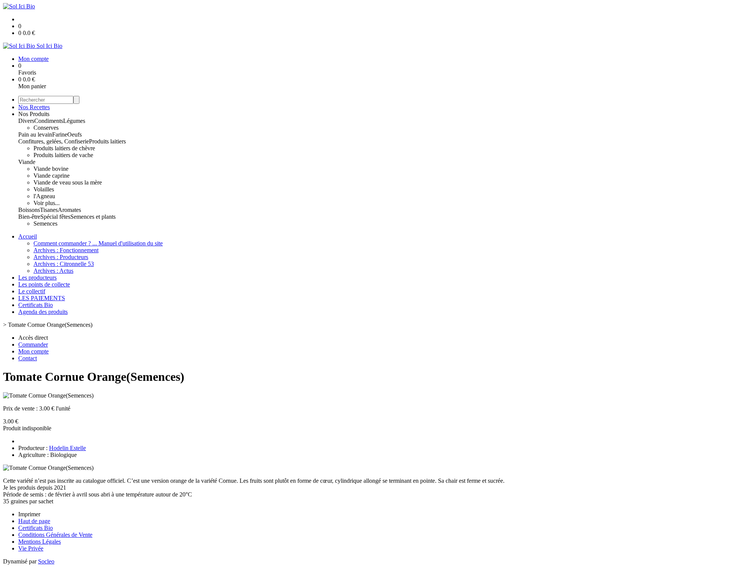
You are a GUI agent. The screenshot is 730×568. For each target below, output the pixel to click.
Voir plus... (46, 203)
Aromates (69, 210)
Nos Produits (33, 114)
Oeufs (74, 134)
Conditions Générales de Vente (55, 534)
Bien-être (29, 216)
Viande (26, 162)
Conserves (46, 127)
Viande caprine (51, 175)
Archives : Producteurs (60, 257)
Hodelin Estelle (67, 448)
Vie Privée (30, 548)
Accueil (27, 236)
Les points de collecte (44, 284)
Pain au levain (35, 134)
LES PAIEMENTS (41, 298)
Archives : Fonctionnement (65, 250)
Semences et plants (93, 216)
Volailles (43, 189)
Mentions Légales (39, 541)
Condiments (48, 121)
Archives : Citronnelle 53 (63, 264)
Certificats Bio (35, 305)
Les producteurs (37, 277)
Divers (26, 121)
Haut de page (34, 521)
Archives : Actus (53, 270)
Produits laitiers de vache (63, 155)
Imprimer (29, 514)
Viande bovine (50, 168)
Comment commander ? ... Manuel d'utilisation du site (98, 243)
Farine (59, 134)
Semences (45, 223)
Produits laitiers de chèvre (64, 148)
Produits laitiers (107, 141)
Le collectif (31, 291)
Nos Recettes (34, 107)
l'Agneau (44, 196)
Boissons (29, 210)
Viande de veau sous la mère (67, 182)
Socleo (46, 561)
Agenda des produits (43, 312)
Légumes (74, 121)
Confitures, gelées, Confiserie (53, 141)
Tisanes (49, 210)
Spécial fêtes (55, 216)
